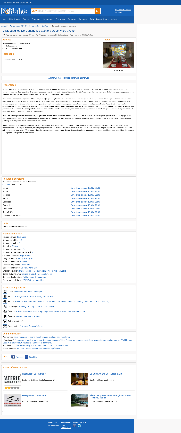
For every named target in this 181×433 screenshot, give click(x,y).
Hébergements (48, 19)
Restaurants (36, 19)
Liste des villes (53, 425)
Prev (106, 55)
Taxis (92, 19)
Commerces (83, 19)
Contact (63, 425)
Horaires (66, 78)
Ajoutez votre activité (123, 10)
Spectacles (72, 19)
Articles (114, 19)
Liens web (84, 78)
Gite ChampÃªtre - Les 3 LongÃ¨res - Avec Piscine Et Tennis (110, 396)
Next (130, 55)
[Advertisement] (69, 153)
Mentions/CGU (66, 428)
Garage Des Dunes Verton (35, 395)
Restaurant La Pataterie (34, 374)
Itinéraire (75, 78)
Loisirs (4, 19)
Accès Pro (119, 12)
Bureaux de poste (102, 19)
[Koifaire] (14, 13)
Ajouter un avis (54, 78)
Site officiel (33, 357)
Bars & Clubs (61, 19)
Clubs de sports (14, 19)
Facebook (19, 357)
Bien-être (26, 19)
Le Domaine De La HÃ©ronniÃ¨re (106, 374)
